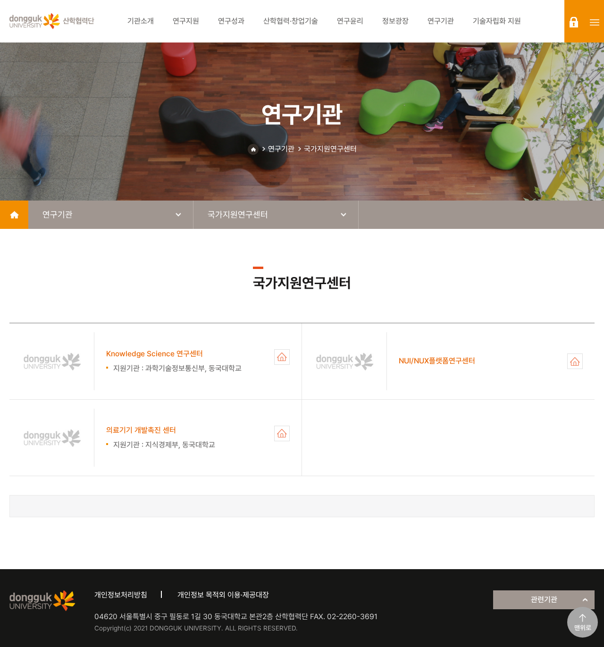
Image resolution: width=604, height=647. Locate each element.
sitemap (594, 22)
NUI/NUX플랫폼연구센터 (575, 361)
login (574, 22)
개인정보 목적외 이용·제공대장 (223, 594)
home (14, 215)
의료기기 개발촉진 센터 (282, 433)
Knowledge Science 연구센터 (282, 357)
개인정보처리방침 (120, 594)
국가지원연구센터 (330, 148)
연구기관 (281, 148)
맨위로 (582, 627)
